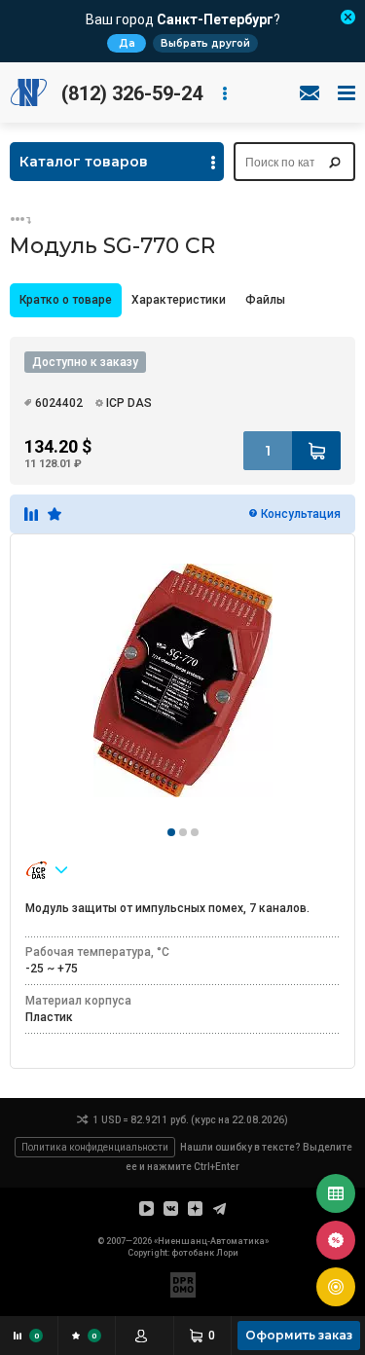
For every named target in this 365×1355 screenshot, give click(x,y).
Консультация (301, 514)
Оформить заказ (298, 1335)
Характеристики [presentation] (178, 300)
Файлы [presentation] (265, 300)
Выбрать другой (205, 43)
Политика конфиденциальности (94, 1147)
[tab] (66, 300)
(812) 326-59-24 (131, 93)
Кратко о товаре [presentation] (65, 300)
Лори (227, 1253)
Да (127, 43)
